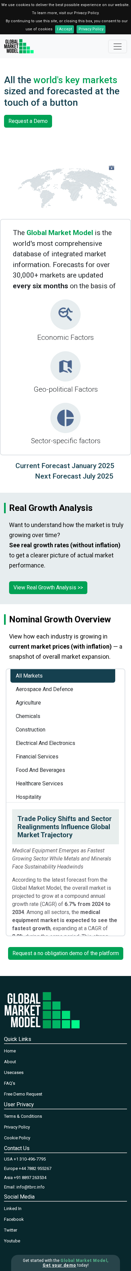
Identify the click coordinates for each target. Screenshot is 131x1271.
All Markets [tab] (29, 676)
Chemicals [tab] (28, 716)
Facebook (14, 1219)
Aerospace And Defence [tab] (44, 689)
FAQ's (9, 1083)
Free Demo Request (23, 1094)
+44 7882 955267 (35, 1168)
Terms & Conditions (23, 1116)
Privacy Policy (91, 29)
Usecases (14, 1072)
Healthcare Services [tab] (39, 783)
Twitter (10, 1230)
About (10, 1061)
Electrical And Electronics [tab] (45, 743)
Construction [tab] (30, 729)
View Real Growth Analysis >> (48, 587)
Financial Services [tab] (37, 756)
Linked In (12, 1208)
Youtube (12, 1240)
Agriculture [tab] (28, 702)
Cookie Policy (17, 1137)
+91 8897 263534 (30, 1177)
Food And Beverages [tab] (40, 770)
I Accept (64, 29)
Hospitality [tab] (28, 797)
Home (10, 1050)
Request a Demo (28, 121)
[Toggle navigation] (117, 46)
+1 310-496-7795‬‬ (30, 1159)
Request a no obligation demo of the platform (65, 953)
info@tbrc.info (30, 1186)
